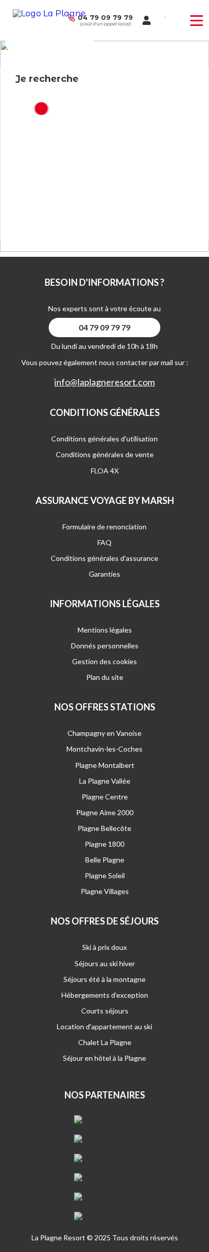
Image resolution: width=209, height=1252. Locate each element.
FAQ (104, 542)
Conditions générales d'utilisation (104, 438)
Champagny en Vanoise (104, 733)
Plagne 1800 (104, 844)
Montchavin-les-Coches (104, 748)
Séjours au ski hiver (105, 963)
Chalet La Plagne (104, 1042)
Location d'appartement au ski (104, 1026)
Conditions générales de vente (105, 454)
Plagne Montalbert (104, 765)
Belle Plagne (104, 859)
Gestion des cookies (104, 661)
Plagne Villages (105, 891)
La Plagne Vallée (104, 781)
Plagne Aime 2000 (104, 812)
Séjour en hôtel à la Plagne (104, 1058)
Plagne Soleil (105, 875)
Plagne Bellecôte (104, 828)
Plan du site (104, 677)
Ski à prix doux (104, 947)
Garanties (104, 574)
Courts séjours (104, 1010)
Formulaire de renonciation (104, 526)
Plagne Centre (105, 796)
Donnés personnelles (104, 645)
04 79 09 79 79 (105, 17)
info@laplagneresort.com (104, 382)
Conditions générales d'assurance (104, 558)
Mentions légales (105, 629)
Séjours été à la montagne (104, 979)
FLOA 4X (105, 470)
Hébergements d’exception (104, 995)
